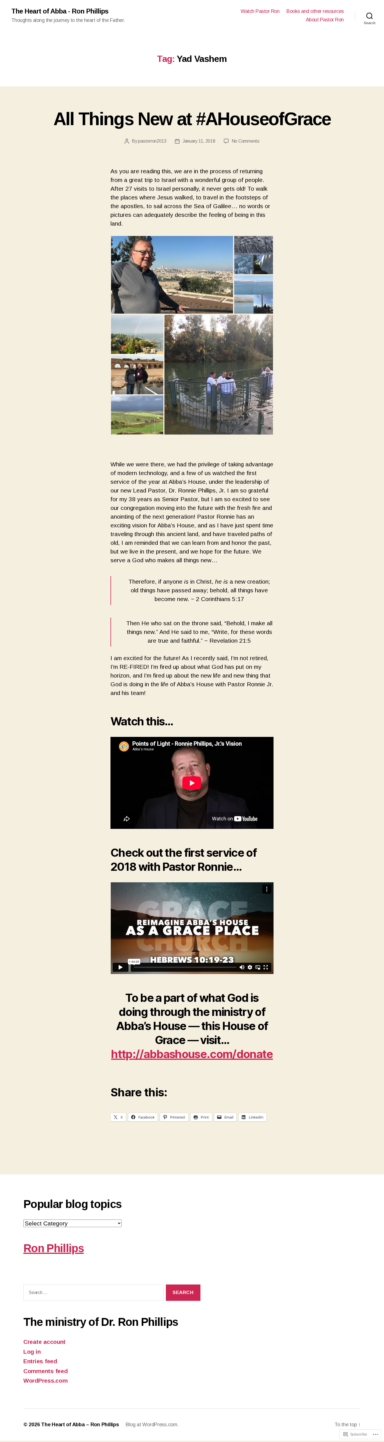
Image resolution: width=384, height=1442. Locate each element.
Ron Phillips (53, 1248)
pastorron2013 (152, 141)
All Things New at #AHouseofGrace (192, 119)
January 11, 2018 (198, 141)
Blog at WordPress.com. (152, 1424)
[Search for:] (92, 1293)
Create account (44, 1341)
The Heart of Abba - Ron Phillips (59, 11)
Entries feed (40, 1361)
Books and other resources (315, 11)
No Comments (245, 141)
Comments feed (45, 1371)
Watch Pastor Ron (260, 11)
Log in (31, 1351)
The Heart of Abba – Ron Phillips (80, 1424)
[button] (172, 274)
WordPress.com (45, 1380)
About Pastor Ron (325, 20)
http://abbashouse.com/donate (192, 1054)
